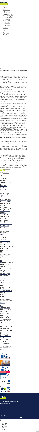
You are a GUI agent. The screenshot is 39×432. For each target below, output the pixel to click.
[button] (0, 419)
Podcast (4, 35)
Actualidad (3, 29)
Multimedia (3, 32)
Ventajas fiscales (5, 11)
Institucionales (2, 73)
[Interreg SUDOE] (6, 356)
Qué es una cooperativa (6, 10)
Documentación (4, 36)
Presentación (5, 7)
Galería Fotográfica (6, 33)
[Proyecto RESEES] (6, 369)
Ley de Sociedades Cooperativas (8, 15)
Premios (1, 234)
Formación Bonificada (8, 25)
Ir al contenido (2, 0)
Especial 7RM (5, 34)
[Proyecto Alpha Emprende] (6, 383)
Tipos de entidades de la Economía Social (9, 17)
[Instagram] (21, 417)
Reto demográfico (2, 258)
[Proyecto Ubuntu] (6, 389)
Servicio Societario (7, 23)
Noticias (4, 30)
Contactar (3, 409)
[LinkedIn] (20, 417)
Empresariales (5, 21)
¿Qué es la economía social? (7, 16)
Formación (4, 24)
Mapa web (3, 413)
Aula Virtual (6, 26)
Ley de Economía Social (6, 20)
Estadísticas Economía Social (7, 18)
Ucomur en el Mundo (6, 8)
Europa (1, 350)
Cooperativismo (4, 9)
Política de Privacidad (5, 410)
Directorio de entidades (6, 19)
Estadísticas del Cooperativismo (7, 14)
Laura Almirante (2, 256)
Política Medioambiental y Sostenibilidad (7, 412)
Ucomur (1, 195)
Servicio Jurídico (7, 22)
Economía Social (2, 303)
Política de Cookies (4, 411)
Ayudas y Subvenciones (6, 12)
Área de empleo (5, 28)
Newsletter (4, 31)
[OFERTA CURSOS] (6, 363)
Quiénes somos (5, 6)
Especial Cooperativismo (6, 13)
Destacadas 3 (2, 282)
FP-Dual (6, 27)
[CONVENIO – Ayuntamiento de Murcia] (6, 376)
